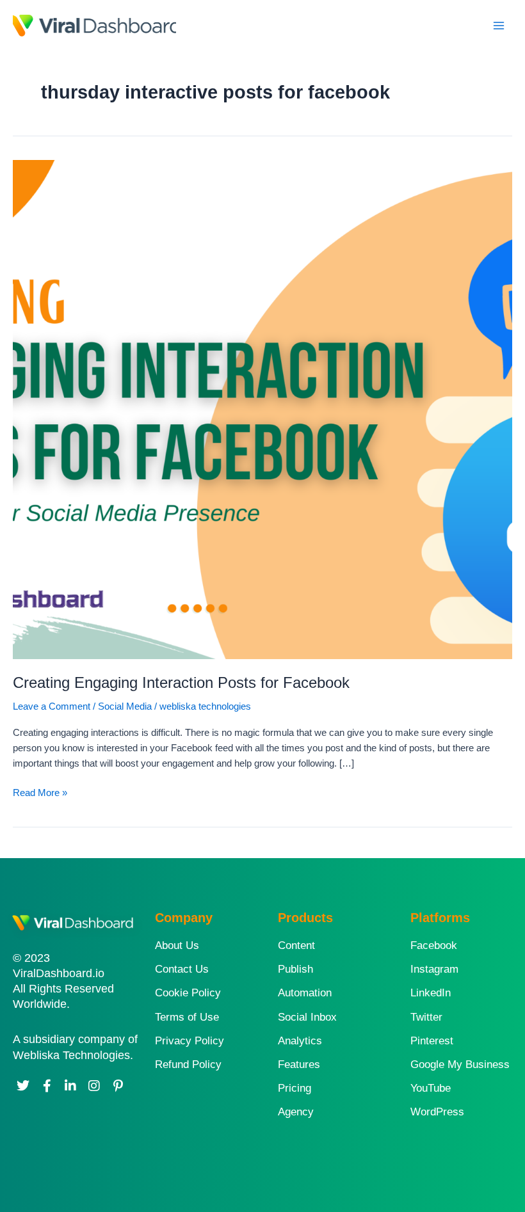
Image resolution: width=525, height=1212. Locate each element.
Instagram (434, 969)
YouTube (430, 1088)
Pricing (294, 1088)
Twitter (426, 1017)
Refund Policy (188, 1064)
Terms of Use (187, 1017)
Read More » (40, 791)
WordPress (437, 1112)
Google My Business (460, 1064)
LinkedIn (430, 993)
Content (296, 945)
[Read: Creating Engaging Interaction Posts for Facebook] (262, 409)
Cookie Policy (188, 993)
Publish (295, 969)
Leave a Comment (51, 706)
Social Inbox (307, 1017)
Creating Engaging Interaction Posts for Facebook (181, 682)
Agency (296, 1112)
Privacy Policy (189, 1041)
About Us (177, 945)
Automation (305, 993)
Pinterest (431, 1041)
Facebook (433, 945)
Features (299, 1064)
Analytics (300, 1041)
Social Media (125, 706)
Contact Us (182, 969)
